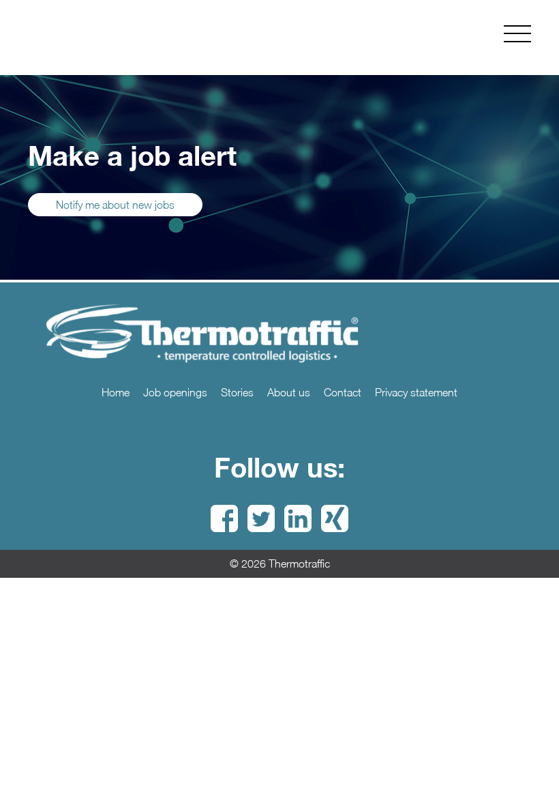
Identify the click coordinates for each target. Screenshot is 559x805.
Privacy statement (416, 392)
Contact (342, 392)
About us (288, 392)
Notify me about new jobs (115, 205)
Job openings (175, 392)
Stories (237, 392)
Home (116, 392)
